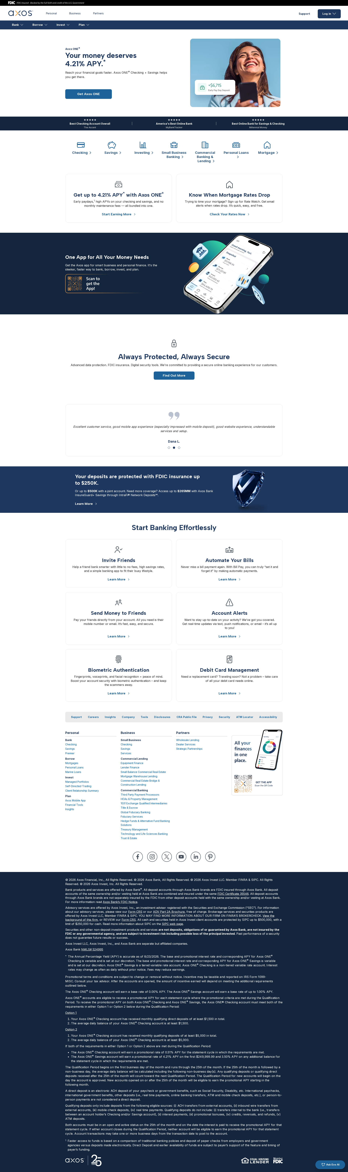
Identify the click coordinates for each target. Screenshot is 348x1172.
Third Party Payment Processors (140, 794)
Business (75, 13)
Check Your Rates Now (227, 214)
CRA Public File (187, 717)
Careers (93, 717)
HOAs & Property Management (139, 799)
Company (128, 717)
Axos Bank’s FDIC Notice (120, 902)
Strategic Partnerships (189, 748)
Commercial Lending (134, 758)
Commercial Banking (134, 790)
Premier (69, 753)
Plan (82, 24)
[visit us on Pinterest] (210, 857)
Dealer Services (185, 744)
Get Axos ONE (88, 94)
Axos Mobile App (75, 800)
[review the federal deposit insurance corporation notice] (278, 1160)
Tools (144, 717)
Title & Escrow (129, 807)
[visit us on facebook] (138, 857)
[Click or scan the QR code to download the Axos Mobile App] (257, 762)
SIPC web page (172, 924)
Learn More (84, 504)
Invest (61, 24)
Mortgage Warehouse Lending (139, 776)
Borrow (37, 24)
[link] (118, 198)
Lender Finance (130, 767)
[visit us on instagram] (152, 857)
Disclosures (162, 717)
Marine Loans (73, 771)
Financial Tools (74, 804)
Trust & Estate (129, 838)
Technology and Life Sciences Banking (144, 833)
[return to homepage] (20, 15)
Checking (71, 744)
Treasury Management (134, 829)
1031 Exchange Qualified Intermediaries (144, 803)
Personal (51, 13)
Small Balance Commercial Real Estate (143, 771)
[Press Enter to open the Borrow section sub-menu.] (46, 24)
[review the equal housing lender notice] (255, 1160)
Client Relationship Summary (82, 790)
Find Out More (174, 375)
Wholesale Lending (187, 740)
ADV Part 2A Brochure (169, 912)
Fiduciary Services (132, 816)
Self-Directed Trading (78, 786)
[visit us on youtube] (181, 857)
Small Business (131, 740)
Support (304, 13)
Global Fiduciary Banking (135, 812)
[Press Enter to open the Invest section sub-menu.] (68, 24)
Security (224, 717)
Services (126, 753)
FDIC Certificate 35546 (233, 894)
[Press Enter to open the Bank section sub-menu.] (22, 24)
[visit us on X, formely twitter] (167, 857)
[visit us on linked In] (196, 857)
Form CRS (135, 912)
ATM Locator (244, 717)
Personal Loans (74, 767)
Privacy (208, 717)
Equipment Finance (132, 763)
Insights (110, 717)
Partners (98, 13)
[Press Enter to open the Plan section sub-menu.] (88, 24)
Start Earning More (116, 214)
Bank (15, 24)
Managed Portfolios (77, 781)
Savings (70, 748)
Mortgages (71, 763)
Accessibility (268, 717)
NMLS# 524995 (92, 949)
